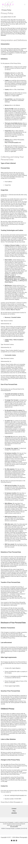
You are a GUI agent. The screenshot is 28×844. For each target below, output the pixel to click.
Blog (14, 811)
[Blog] (16, 840)
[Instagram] (14, 840)
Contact (14, 808)
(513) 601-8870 (14, 826)
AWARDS (14, 813)
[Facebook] (11, 840)
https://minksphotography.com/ (13, 142)
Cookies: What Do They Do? (13, 309)
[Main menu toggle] (25, 4)
